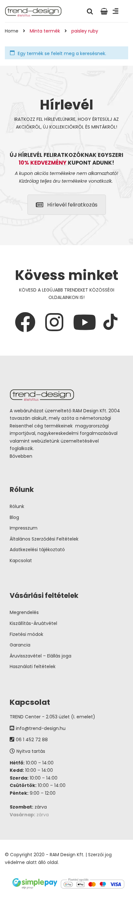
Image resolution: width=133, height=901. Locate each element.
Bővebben (21, 456)
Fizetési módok (26, 634)
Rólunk (17, 506)
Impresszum (23, 528)
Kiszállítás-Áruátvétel (33, 623)
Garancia (20, 645)
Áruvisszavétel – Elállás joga (40, 656)
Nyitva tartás (30, 751)
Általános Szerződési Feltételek (44, 539)
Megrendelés (24, 612)
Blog (14, 517)
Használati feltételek (33, 666)
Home (11, 31)
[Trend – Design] (33, 11)
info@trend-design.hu (41, 728)
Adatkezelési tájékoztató (37, 549)
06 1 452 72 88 (32, 739)
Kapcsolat (21, 560)
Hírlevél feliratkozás (72, 204)
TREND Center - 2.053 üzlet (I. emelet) (52, 717)
